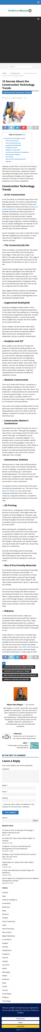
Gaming (5, 947)
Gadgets (5, 943)
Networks (5, 979)
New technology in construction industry (20, 675)
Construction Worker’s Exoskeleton (17, 152)
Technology (6, 1001)
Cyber (4, 925)
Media (4, 968)
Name (4, 785)
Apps (4, 896)
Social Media (6, 994)
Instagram (6, 954)
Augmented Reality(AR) (13, 145)
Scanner (5, 990)
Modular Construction (13, 150)
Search (4, 818)
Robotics (8, 161)
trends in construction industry (16, 679)
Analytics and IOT (11, 148)
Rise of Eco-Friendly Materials (16, 159)
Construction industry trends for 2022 (19, 667)
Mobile (4, 976)
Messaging (6, 972)
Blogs (4, 911)
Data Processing (8, 929)
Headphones (6, 950)
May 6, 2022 (8, 98)
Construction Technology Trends (14, 138)
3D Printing (9, 157)
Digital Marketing (8, 936)
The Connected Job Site (13, 143)
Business (5, 914)
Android (5, 892)
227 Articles (30, 705)
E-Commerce (6, 939)
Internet (5, 958)
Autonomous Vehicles (13, 154)
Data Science (7, 932)
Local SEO (5, 965)
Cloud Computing (8, 921)
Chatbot (5, 918)
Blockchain (6, 907)
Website (5, 798)
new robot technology (27, 647)
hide (23, 135)
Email (4, 792)
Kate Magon (18, 98)
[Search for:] (20, 67)
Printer (4, 986)
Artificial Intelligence (9, 900)
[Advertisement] (20, 42)
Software (5, 997)
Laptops (5, 961)
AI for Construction (12, 141)
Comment (5, 769)
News (4, 983)
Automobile (6, 903)
